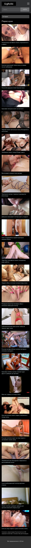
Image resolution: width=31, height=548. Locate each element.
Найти (25, 9)
